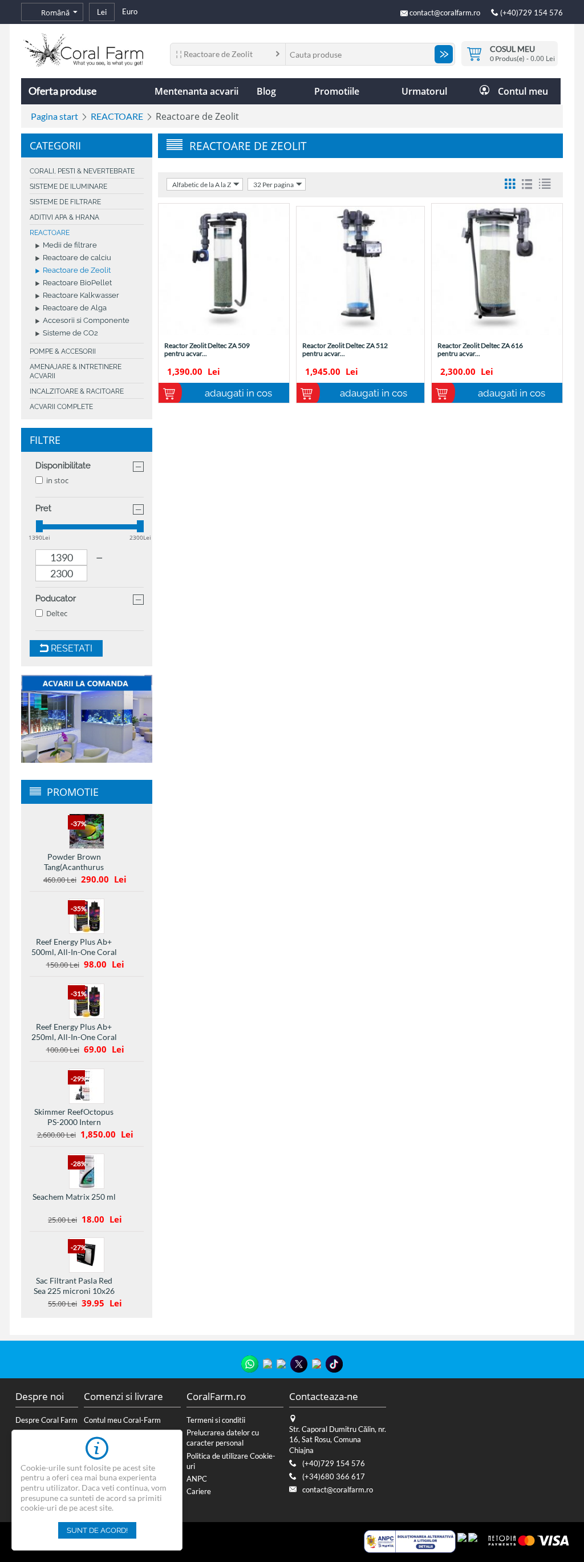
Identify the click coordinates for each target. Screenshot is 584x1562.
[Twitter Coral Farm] (298, 1364)
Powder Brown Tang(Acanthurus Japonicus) (74, 867)
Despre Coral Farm (46, 1420)
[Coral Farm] (83, 49)
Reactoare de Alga (75, 308)
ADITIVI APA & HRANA (64, 217)
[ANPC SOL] (462, 1540)
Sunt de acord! (97, 1530)
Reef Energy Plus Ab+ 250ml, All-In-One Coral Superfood (74, 1037)
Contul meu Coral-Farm (122, 1420)
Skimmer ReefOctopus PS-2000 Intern (73, 1117)
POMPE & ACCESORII (63, 351)
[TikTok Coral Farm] (334, 1364)
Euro (129, 11)
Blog (266, 91)
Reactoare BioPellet (77, 283)
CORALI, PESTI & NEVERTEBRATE (82, 171)
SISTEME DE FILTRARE (65, 202)
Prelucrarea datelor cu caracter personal (222, 1437)
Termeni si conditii (215, 1420)
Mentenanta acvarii (196, 91)
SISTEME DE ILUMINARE (68, 187)
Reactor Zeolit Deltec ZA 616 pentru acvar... (480, 350)
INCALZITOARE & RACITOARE (77, 391)
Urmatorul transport (424, 94)
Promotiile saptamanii (336, 94)
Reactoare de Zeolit (77, 270)
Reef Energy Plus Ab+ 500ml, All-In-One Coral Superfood (74, 952)
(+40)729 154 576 (530, 12)
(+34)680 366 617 (333, 1476)
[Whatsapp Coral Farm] (249, 1364)
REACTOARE (117, 116)
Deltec (56, 613)
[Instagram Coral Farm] (267, 1363)
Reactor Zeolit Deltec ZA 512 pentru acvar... (345, 350)
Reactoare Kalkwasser (81, 296)
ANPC (196, 1478)
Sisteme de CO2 (70, 333)
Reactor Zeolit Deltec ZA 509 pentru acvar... (207, 350)
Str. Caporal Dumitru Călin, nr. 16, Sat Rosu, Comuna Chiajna (337, 1439)
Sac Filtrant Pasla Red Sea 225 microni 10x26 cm (74, 1291)
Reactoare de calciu (77, 258)
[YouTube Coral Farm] (316, 1363)
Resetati (70, 648)
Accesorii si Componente (86, 321)
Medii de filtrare (70, 245)
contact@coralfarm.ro (444, 12)
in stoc (57, 480)
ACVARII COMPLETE (61, 407)
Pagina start (54, 116)
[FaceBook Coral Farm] (281, 1363)
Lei (102, 12)
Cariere (198, 1491)
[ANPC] (410, 1540)
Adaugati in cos (238, 393)
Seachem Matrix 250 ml (74, 1196)
